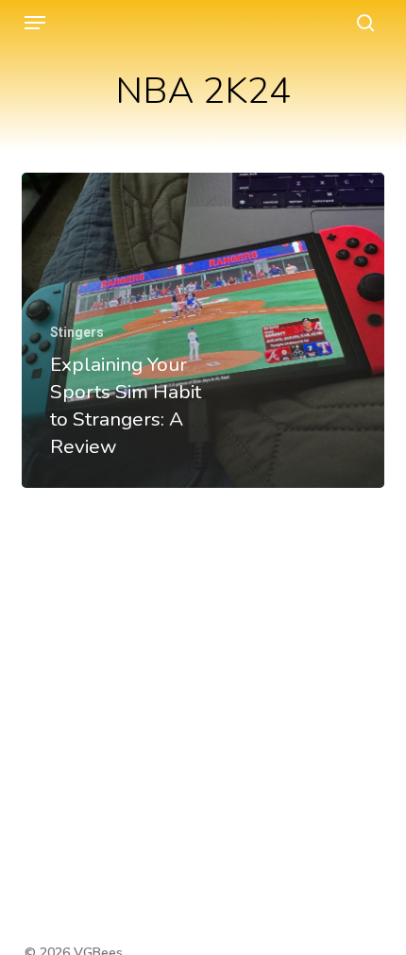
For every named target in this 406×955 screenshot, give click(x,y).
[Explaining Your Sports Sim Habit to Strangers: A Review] (203, 330)
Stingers (77, 332)
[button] (35, 22)
